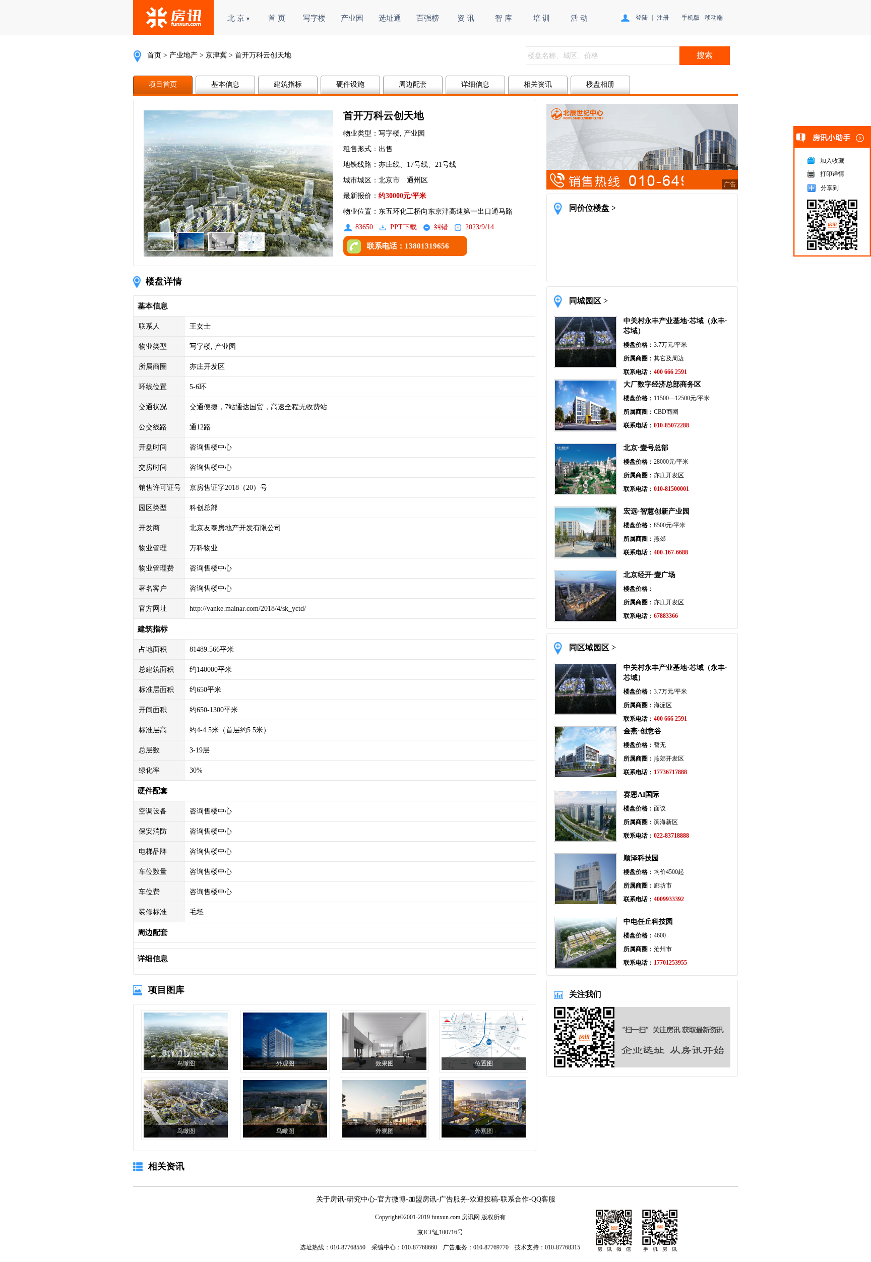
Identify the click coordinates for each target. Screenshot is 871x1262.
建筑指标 (288, 84)
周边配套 (413, 84)
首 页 (276, 18)
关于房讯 (330, 1199)
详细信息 (475, 84)
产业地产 (183, 55)
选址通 (390, 18)
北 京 (239, 18)
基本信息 (225, 84)
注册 (663, 17)
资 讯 (465, 18)
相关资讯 (538, 84)
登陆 (642, 17)
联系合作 (515, 1199)
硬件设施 (350, 84)
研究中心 (361, 1199)
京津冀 (216, 55)
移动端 (714, 17)
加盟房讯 (422, 1199)
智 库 (503, 18)
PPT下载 (403, 227)
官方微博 (392, 1199)
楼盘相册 (600, 84)
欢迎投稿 (484, 1199)
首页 (154, 55)
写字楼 (314, 18)
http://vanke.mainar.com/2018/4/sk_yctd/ (248, 608)
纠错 (441, 227)
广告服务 (453, 1199)
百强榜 (427, 18)
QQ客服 (543, 1199)
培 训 (541, 18)
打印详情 (832, 173)
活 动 (579, 18)
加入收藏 (832, 160)
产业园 (352, 18)
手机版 (690, 17)
